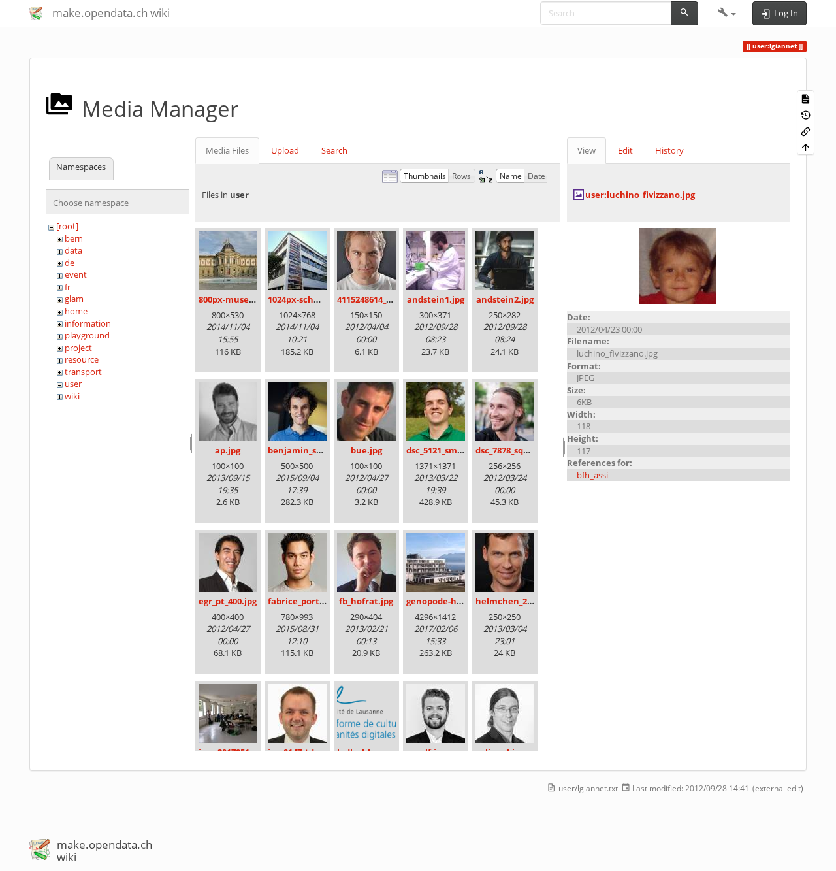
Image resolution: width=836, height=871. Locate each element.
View (586, 150)
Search (334, 150)
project (78, 347)
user (73, 383)
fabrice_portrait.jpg (309, 601)
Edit (625, 150)
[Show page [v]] (805, 98)
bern (74, 238)
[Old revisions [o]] (805, 114)
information (88, 323)
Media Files (227, 150)
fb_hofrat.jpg (366, 601)
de (69, 263)
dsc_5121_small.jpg (444, 450)
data (73, 250)
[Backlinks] (805, 130)
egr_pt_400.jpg (228, 601)
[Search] (684, 13)
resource (82, 359)
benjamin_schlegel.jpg (315, 450)
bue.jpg (366, 450)
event (76, 274)
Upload (285, 150)
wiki (72, 396)
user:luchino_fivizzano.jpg (640, 195)
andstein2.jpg (505, 299)
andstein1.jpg (435, 299)
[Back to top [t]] (805, 146)
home (76, 311)
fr (68, 287)
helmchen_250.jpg (513, 601)
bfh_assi (592, 475)
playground (87, 335)
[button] (727, 13)
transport (83, 372)
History (669, 150)
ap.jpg (227, 450)
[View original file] (677, 265)
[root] (67, 226)
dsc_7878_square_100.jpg (525, 450)
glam (74, 298)
